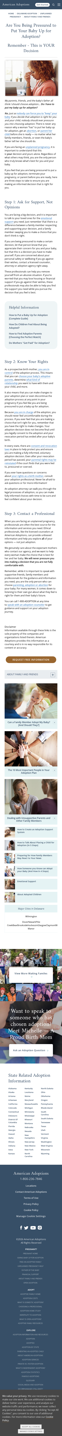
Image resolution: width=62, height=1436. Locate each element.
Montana (29, 1123)
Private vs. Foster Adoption (30, 1364)
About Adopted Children (29, 894)
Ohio (43, 1092)
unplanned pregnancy (38, 147)
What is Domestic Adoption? (30, 1302)
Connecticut (13, 1111)
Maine (27, 1096)
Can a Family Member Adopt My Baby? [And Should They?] (29, 723)
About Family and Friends (37, 16)
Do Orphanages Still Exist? (30, 1389)
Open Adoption (30, 1283)
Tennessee (45, 1122)
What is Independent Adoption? (30, 1368)
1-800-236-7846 (31, 1179)
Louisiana (29, 1092)
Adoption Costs (30, 1298)
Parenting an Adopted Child (30, 1351)
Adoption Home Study (30, 1311)
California (12, 1104)
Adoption (30, 1339)
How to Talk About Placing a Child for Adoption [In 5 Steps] (35, 844)
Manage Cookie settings (31, 1431)
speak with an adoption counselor (26, 604)
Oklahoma (45, 1096)
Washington (46, 1142)
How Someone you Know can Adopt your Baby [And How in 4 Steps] (35, 870)
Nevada (28, 1131)
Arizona (11, 1096)
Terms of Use (31, 1198)
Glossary (30, 1380)
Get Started (42, 4)
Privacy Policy (31, 1204)
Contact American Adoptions (31, 1191)
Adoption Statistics (30, 1372)
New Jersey (29, 1142)
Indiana (11, 1145)
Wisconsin (45, 1149)
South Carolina (45, 1113)
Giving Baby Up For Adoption (30, 1257)
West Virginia (47, 1145)
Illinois (11, 1142)
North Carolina (28, 1155)
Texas (43, 1126)
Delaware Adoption (27, 13)
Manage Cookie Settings (31, 1216)
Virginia (44, 1138)
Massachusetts (31, 1104)
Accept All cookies (31, 1427)
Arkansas (12, 1100)
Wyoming (45, 1153)
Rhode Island (46, 1108)
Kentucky (29, 1088)
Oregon (44, 1100)
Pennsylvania (47, 1104)
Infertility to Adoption (30, 1315)
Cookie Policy (31, 1210)
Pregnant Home (30, 1253)
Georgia (11, 1130)
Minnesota (29, 1111)
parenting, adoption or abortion (30, 585)
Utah (43, 1130)
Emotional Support (26, 881)
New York (29, 1149)
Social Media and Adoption (30, 1385)
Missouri (28, 1119)
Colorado (12, 1108)
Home (11, 13)
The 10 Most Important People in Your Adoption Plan (29, 771)
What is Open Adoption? (30, 1319)
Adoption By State (30, 1347)
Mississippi (29, 1115)
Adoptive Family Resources (30, 1323)
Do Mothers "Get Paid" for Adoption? (29, 343)
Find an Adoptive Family (30, 1262)
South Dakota (47, 1118)
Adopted (30, 1343)
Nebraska (29, 1127)
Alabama (12, 1088)
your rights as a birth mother (27, 476)
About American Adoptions (30, 1355)
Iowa (10, 1149)
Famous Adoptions (30, 1376)
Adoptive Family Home (30, 1294)
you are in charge (23, 412)
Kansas (11, 1153)
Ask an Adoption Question (29, 1050)
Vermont (45, 1134)
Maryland (29, 1100)
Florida (11, 1126)
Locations (31, 1185)
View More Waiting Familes (31, 973)
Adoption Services (30, 1359)
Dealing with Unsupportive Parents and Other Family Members (28, 819)
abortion (31, 130)
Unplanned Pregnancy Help (30, 1266)
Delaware (12, 1115)
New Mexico (30, 1145)
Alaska (11, 1092)
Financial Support (30, 1274)
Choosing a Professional (30, 1306)
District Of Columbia (13, 1121)
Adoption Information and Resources (30, 1334)
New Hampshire (30, 1136)
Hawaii (11, 1134)
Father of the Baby (30, 1270)
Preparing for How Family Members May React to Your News (34, 857)
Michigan (29, 1108)
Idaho (11, 1138)
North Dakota (47, 1088)
